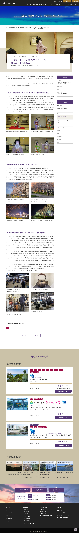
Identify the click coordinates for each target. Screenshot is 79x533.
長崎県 (7, 328)
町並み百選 (26, 515)
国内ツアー (35, 4)
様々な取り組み (9, 518)
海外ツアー (28, 4)
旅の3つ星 (26, 509)
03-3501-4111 (35, 495)
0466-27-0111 (53, 499)
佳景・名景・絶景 (27, 518)
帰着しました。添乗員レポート (30, 523)
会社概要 (8, 517)
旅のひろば (58, 4)
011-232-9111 (35, 499)
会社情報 (70, 4)
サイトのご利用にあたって (29, 529)
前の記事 (24, 335)
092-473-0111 (53, 497)
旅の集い (42, 509)
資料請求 (76, 1)
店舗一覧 (57, 490)
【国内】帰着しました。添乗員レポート (24, 27)
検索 (61, 1)
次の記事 (36, 335)
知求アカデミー (44, 513)
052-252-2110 (35, 497)
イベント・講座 (43, 507)
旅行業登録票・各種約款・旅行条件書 (48, 529)
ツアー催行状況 (51, 4)
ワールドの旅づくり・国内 (46, 515)
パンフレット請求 (61, 512)
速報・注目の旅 (27, 520)
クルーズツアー (42, 4)
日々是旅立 (26, 513)
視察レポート (26, 521)
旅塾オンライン (44, 511)
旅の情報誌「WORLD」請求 (63, 515)
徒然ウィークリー (27, 516)
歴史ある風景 (26, 511)
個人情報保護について (37, 529)
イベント (64, 4)
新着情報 (75, 4)
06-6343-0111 (53, 495)
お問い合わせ (67, 1)
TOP (7, 27)
